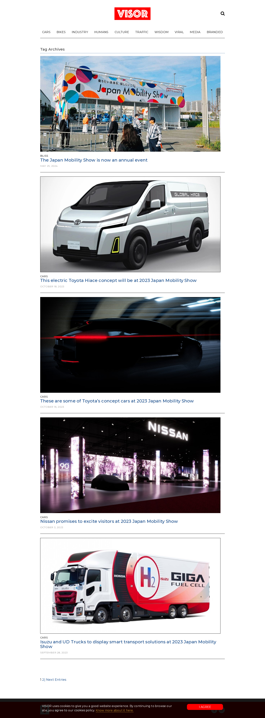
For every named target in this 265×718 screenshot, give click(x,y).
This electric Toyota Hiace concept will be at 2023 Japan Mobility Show (118, 280)
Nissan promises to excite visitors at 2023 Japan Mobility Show (109, 521)
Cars (46, 32)
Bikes (61, 32)
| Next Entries (55, 680)
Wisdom (161, 32)
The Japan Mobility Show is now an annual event (93, 160)
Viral (179, 32)
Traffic (141, 32)
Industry (80, 32)
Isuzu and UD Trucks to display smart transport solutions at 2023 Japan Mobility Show (128, 644)
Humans (101, 32)
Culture (122, 32)
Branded (215, 32)
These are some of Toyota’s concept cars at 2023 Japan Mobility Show (117, 401)
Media (195, 32)
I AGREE (205, 707)
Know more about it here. (115, 710)
